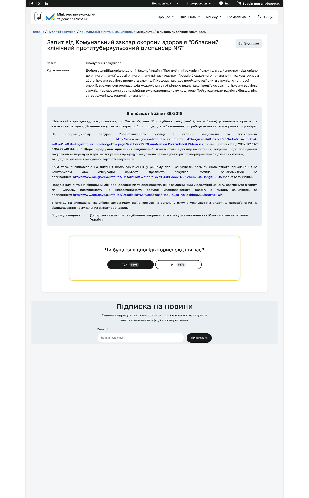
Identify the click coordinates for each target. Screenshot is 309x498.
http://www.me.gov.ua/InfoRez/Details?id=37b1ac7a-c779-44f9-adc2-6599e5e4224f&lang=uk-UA (147, 177)
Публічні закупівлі (61, 31)
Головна (37, 31)
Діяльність (188, 17)
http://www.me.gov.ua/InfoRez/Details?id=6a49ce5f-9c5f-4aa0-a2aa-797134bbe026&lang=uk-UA (147, 194)
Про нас (164, 17)
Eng (227, 3)
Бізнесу (212, 17)
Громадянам (237, 17)
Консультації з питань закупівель (106, 31)
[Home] (64, 17)
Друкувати (251, 43)
